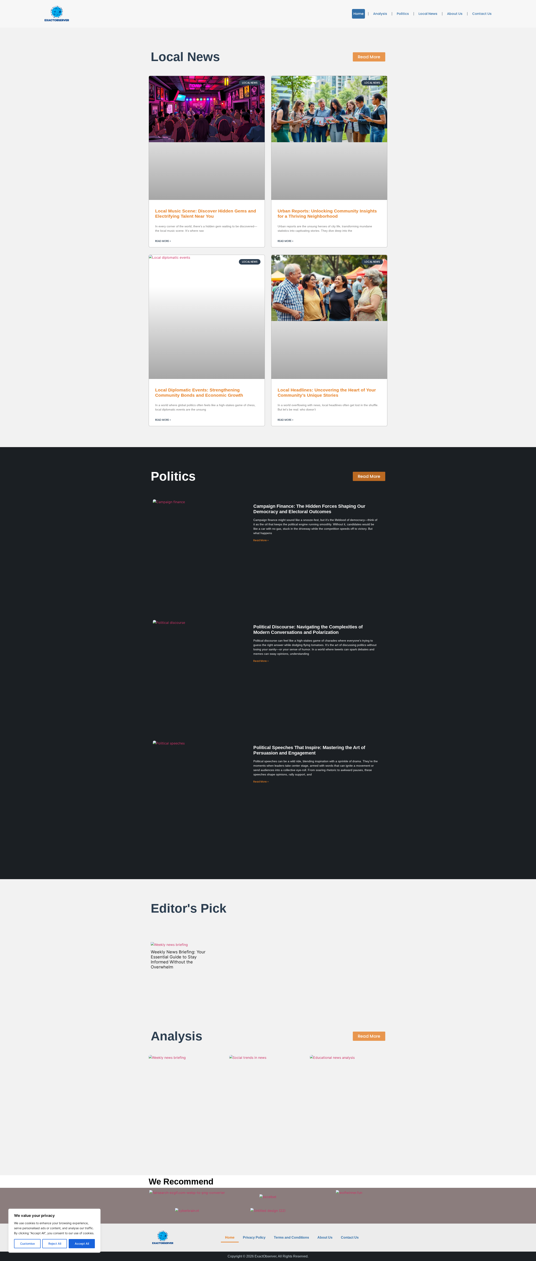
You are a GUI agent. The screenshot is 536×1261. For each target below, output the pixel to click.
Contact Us (482, 13)
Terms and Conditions (291, 1237)
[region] (54, 1231)
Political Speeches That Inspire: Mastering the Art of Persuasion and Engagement (309, 750)
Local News (428, 13)
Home (358, 13)
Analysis (380, 13)
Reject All (54, 1243)
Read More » (163, 241)
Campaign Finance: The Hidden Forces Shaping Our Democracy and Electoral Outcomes (309, 509)
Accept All (82, 1243)
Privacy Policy (254, 1237)
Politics (403, 13)
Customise (27, 1243)
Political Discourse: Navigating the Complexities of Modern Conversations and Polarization (308, 629)
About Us (455, 13)
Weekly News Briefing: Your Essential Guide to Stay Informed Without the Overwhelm (178, 959)
